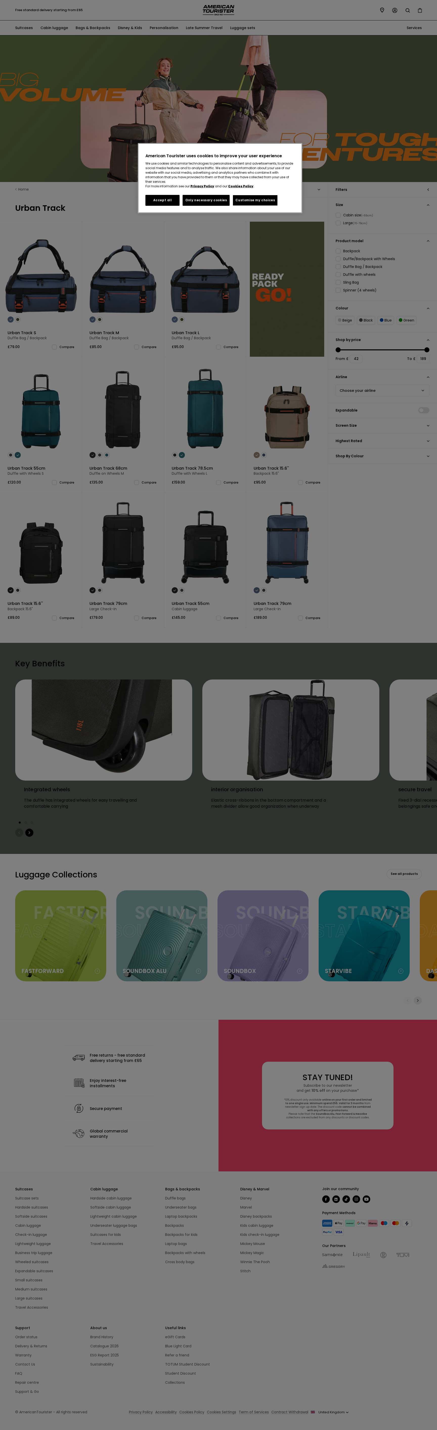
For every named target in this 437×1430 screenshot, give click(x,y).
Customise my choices (255, 200)
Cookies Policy (240, 186)
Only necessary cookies (206, 200)
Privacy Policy (202, 186)
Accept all (162, 200)
